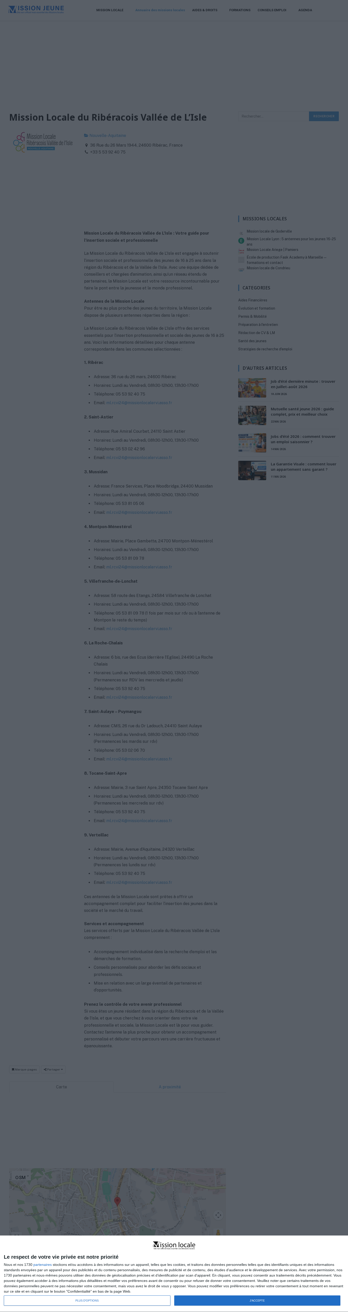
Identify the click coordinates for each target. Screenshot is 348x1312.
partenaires (42, 1264)
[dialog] (174, 1274)
